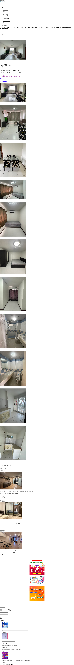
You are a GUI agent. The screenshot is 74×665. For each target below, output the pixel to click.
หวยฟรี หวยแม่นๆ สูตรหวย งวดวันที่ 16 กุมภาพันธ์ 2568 (8, 641)
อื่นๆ (3, 22)
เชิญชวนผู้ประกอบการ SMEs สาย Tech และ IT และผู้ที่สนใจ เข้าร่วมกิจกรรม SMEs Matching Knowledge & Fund (15, 630)
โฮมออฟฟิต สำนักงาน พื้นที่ (6, 21)
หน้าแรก (3, 4)
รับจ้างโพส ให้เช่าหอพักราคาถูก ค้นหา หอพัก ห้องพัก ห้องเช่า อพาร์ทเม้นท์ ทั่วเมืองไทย (11, 649)
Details (17, 493)
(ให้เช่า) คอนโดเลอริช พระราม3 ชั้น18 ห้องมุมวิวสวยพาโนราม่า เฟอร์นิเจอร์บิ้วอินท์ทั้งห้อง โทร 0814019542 (15, 550)
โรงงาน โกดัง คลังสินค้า (6, 18)
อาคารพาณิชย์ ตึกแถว (6, 14)
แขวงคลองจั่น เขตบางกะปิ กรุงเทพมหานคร (6, 30)
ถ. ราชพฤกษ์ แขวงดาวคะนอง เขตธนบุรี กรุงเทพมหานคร (8, 493)
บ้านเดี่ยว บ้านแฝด (5, 10)
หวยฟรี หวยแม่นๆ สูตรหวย (5, 25)
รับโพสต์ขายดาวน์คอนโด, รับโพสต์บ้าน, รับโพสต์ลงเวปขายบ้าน (9, 645)
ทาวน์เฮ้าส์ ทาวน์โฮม (5, 15)
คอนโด (4, 11)
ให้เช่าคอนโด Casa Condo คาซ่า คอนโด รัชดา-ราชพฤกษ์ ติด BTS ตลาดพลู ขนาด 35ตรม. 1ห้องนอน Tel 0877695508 (16, 491)
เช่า (2, 7)
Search (1, 618)
